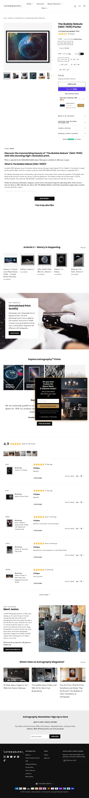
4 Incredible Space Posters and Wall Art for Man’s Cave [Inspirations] (44, 688)
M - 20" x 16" (75, 59)
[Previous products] (80, 99)
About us (28, 755)
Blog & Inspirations (54, 4)
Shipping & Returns (31, 764)
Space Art (47, 758)
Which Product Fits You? (32, 758)
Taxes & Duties (64, 128)
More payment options (72, 93)
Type (60, 39)
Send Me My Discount (48, 406)
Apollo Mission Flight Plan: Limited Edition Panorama (71, 103)
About (44, 8)
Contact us (28, 773)
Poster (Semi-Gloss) (65, 43)
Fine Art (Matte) (64, 48)
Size (70, 54)
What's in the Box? (66, 116)
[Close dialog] (85, 380)
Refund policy (29, 777)
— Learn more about (72, 39)
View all (83, 248)
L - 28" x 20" (63, 65)
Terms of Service (30, 770)
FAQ (26, 761)
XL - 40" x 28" (75, 65)
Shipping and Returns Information (67, 122)
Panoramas (40, 4)
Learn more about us (13, 649)
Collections (10, 18)
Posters (29, 4)
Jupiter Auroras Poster (21, 496)
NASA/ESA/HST (19, 18)
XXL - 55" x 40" (64, 70)
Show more (43, 595)
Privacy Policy (29, 767)
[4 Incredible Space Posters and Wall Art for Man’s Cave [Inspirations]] (44, 675)
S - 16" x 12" (63, 59)
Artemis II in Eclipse (21, 470)
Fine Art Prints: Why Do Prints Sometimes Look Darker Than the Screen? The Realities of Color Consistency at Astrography (72, 691)
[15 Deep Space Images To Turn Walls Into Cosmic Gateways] (16, 675)
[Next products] (84, 99)
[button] (66, 33)
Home (5, 18)
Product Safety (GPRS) (68, 133)
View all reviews (44, 424)
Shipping (60, 79)
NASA (12, 149)
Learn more (15, 333)
